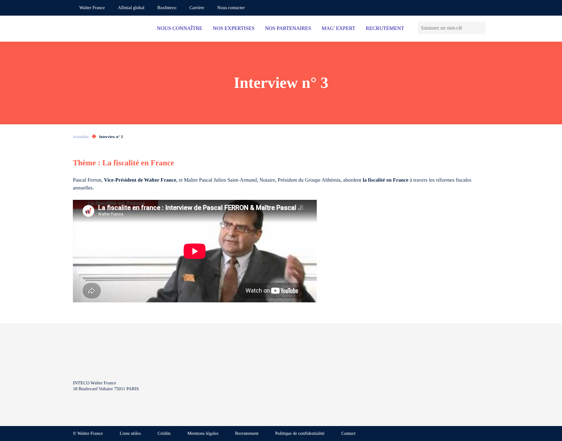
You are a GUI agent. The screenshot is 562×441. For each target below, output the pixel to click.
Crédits (163, 433)
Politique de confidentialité (300, 433)
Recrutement (247, 433)
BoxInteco (166, 8)
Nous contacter (231, 8)
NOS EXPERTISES (233, 28)
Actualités (81, 136)
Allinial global (131, 8)
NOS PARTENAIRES (288, 28)
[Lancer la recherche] (480, 27)
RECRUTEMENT (385, 28)
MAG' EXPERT (338, 28)
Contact (348, 433)
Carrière (196, 8)
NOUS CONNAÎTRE (179, 28)
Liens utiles (130, 433)
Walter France (92, 8)
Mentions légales (202, 433)
